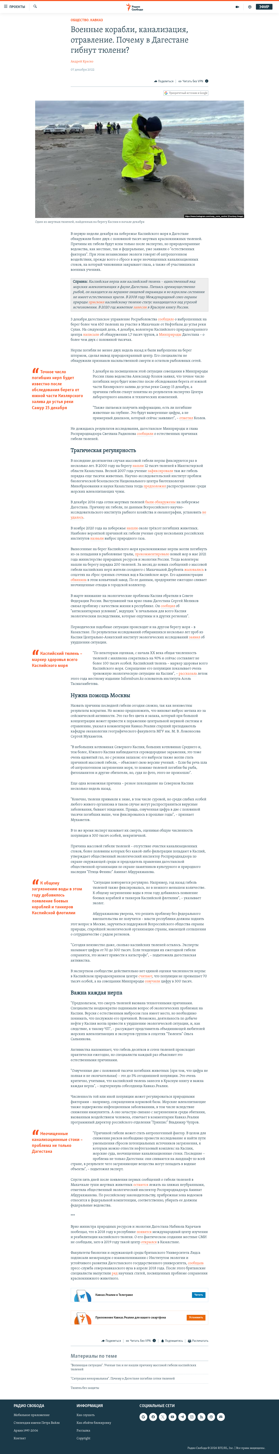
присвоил (96, 302)
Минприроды (170, 335)
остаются (141, 1185)
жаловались (194, 570)
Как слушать (86, 1415)
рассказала (188, 674)
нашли (138, 466)
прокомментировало (152, 554)
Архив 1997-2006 (26, 1431)
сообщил (168, 606)
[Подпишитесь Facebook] (153, 1417)
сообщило (166, 319)
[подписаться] (221, 1417)
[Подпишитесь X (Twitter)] (163, 1417)
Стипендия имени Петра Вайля (37, 1423)
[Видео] (237, 7)
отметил (186, 418)
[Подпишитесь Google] (143, 1417)
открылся (149, 1242)
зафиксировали (160, 471)
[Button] (164, 81)
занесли (140, 307)
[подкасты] (250, 7)
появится (144, 1232)
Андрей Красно (82, 61)
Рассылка (83, 1431)
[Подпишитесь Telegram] (182, 1417)
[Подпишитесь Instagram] (192, 1417)
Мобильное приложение (32, 1415)
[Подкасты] (211, 1417)
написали (91, 335)
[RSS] (201, 1417)
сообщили (145, 434)
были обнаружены (160, 502)
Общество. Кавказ (87, 20)
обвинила (79, 580)
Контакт (20, 1438)
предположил (155, 486)
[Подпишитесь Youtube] (172, 1417)
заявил (194, 637)
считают (145, 976)
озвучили (152, 981)
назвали (97, 539)
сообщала (196, 1263)
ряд (115, 1273)
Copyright (83, 1438)
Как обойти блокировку (94, 1423)
